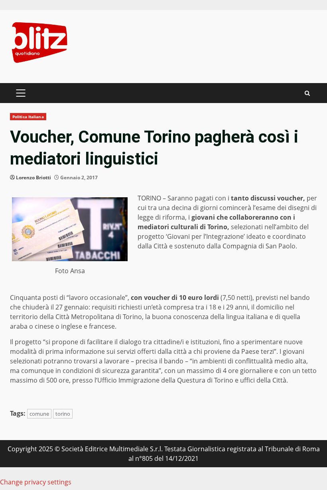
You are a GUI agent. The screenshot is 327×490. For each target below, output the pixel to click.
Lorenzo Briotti (33, 177)
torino (62, 413)
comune (39, 413)
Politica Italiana (28, 116)
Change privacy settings (35, 482)
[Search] (307, 93)
